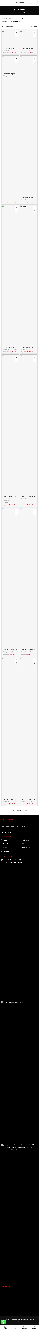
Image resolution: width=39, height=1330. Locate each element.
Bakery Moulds (7, 50)
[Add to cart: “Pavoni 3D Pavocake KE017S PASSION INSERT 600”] (16, 510)
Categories (18, 13)
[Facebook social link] (2, 832)
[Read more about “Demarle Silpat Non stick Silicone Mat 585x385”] (34, 207)
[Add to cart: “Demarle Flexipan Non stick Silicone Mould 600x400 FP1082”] (16, 32)
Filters (35, 26)
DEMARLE (15, 349)
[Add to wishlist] (16, 35)
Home (3, 18)
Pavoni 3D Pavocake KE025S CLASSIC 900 (28, 800)
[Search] (30, 3)
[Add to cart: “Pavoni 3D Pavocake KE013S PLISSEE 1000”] (34, 357)
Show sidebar (8, 26)
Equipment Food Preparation (7, 499)
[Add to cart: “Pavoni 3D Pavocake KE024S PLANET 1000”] (16, 659)
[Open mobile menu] (2, 3)
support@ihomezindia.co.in (14, 1002)
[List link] (9, 840)
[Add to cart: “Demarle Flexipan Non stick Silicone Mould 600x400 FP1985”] (16, 207)
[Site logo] (19, 2)
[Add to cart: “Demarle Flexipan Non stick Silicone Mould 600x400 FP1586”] (34, 58)
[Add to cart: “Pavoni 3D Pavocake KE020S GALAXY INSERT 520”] (34, 510)
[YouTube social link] (7, 832)
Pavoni (32, 499)
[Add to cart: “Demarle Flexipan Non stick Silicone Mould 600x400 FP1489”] (16, 58)
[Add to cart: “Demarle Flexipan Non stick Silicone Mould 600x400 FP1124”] (34, 32)
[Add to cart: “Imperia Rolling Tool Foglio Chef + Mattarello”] (16, 357)
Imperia (6, 502)
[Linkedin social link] (10, 832)
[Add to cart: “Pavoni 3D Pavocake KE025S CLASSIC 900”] (34, 659)
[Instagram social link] (5, 832)
